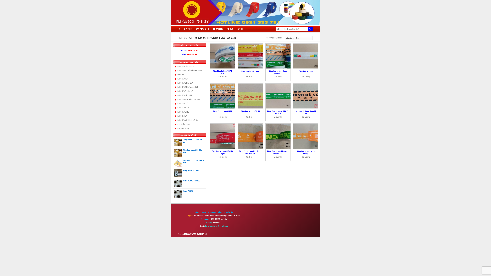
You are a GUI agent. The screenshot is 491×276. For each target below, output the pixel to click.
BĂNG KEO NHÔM (183, 108)
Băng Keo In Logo (306, 71)
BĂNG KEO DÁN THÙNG (185, 66)
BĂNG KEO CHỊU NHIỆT (185, 91)
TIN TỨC (230, 29)
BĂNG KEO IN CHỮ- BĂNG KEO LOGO (189, 71)
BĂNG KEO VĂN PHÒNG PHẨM (187, 120)
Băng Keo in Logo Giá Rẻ (222, 111)
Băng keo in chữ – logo (250, 71)
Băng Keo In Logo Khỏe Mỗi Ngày (222, 152)
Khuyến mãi (218, 29)
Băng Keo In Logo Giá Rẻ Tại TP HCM (278, 112)
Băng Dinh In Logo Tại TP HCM (222, 72)
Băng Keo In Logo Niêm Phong (306, 152)
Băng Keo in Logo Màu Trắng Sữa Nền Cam (250, 152)
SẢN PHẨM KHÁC (183, 124)
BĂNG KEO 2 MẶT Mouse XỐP (187, 87)
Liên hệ (240, 29)
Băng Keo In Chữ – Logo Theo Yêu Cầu (278, 72)
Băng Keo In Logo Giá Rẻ (250, 111)
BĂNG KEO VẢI (182, 116)
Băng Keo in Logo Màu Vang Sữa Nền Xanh (278, 152)
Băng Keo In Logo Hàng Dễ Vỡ (306, 112)
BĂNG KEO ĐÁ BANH (184, 95)
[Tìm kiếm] (310, 29)
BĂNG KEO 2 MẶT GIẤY (185, 83)
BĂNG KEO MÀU (182, 79)
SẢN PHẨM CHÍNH (203, 29)
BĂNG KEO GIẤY (182, 104)
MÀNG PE (180, 75)
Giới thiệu (188, 29)
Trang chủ (182, 38)
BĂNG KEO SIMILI (183, 112)
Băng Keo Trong (183, 128)
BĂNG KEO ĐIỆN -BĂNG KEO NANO (189, 100)
